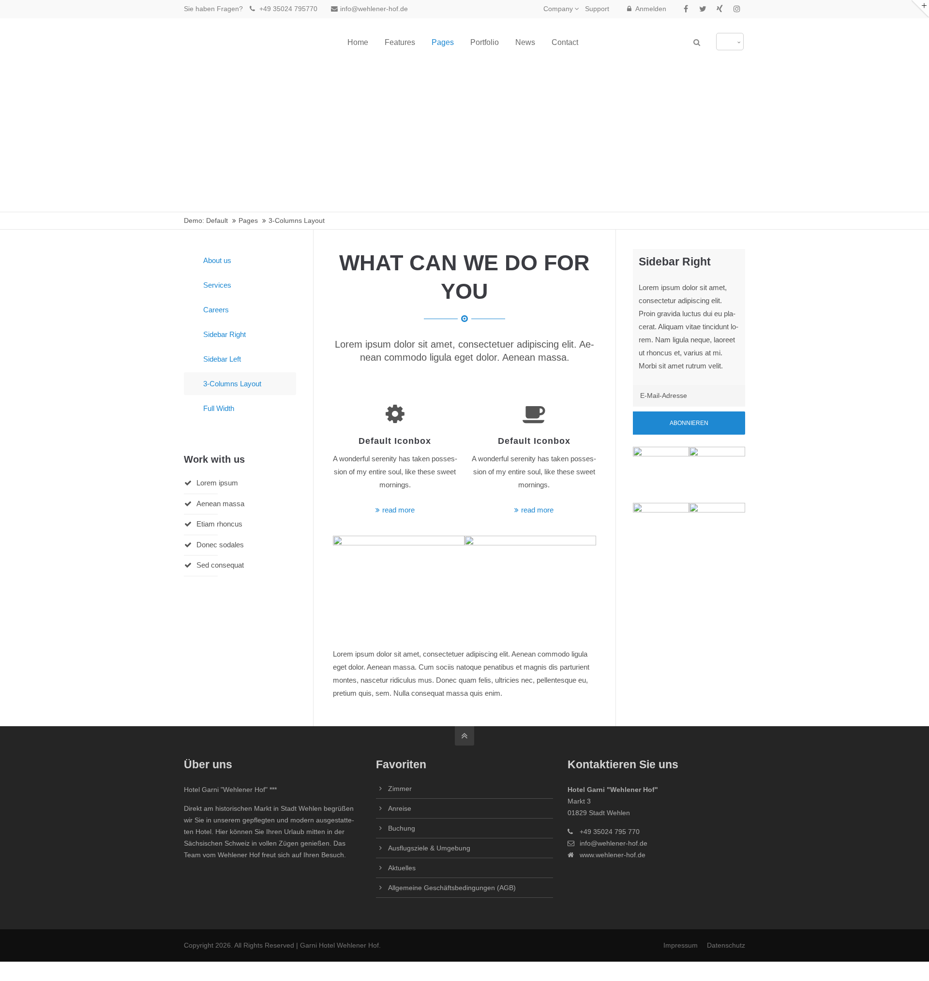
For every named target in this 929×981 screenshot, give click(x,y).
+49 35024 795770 (287, 9)
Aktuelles (402, 868)
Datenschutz (726, 945)
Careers (216, 310)
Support (597, 9)
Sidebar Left (222, 359)
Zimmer (400, 788)
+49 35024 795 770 (610, 831)
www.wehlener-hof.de (612, 855)
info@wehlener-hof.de (374, 9)
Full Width (218, 408)
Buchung (401, 828)
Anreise (399, 808)
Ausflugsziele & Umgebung (429, 848)
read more (398, 510)
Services (217, 285)
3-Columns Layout (232, 384)
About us (217, 260)
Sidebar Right (224, 334)
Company (558, 9)
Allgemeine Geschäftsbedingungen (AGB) (452, 888)
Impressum (680, 945)
